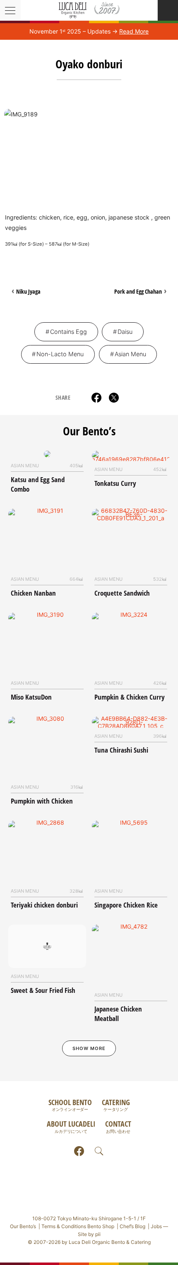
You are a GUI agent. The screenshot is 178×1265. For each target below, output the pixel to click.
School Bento (70, 1104)
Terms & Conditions (77, 1226)
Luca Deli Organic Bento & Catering (89, 10)
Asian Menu (130, 353)
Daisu (125, 331)
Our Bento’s (89, 430)
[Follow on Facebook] (79, 1151)
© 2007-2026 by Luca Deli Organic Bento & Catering (89, 1242)
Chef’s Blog (132, 1226)
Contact (118, 1126)
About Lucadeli (71, 1126)
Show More (89, 1048)
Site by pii (89, 1234)
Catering (116, 1104)
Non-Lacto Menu (60, 353)
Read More (134, 31)
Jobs (156, 1226)
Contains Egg (68, 331)
